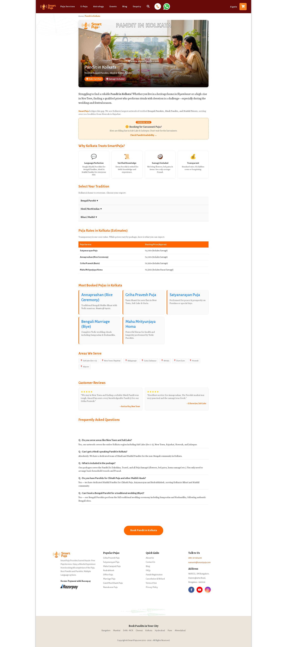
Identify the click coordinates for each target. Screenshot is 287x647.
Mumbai (116, 630)
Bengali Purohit (90, 201)
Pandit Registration (154, 575)
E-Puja (84, 6)
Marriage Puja (109, 579)
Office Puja (108, 575)
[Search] (148, 6)
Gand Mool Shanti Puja (113, 583)
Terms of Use (151, 583)
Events (113, 6)
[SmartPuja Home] (48, 7)
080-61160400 (195, 558)
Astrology (98, 6)
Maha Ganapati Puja (111, 566)
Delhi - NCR (128, 630)
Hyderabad (160, 630)
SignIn (233, 7)
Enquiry (137, 6)
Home (81, 16)
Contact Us (150, 562)
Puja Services (67, 6)
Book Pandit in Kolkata (143, 530)
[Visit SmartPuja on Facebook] (191, 590)
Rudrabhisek (108, 570)
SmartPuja (83, 111)
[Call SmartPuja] (157, 6)
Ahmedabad (180, 630)
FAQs (148, 570)
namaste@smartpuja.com (199, 562)
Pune (170, 630)
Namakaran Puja (110, 587)
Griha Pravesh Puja (140, 295)
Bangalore (105, 630)
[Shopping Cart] (243, 6)
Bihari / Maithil (89, 217)
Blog (124, 6)
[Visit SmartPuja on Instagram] (208, 590)
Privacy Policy (152, 587)
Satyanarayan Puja (185, 295)
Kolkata (148, 630)
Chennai (139, 630)
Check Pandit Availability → (143, 135)
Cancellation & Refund (155, 579)
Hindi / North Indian (91, 209)
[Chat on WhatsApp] (166, 6)
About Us (150, 558)
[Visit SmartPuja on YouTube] (200, 590)
